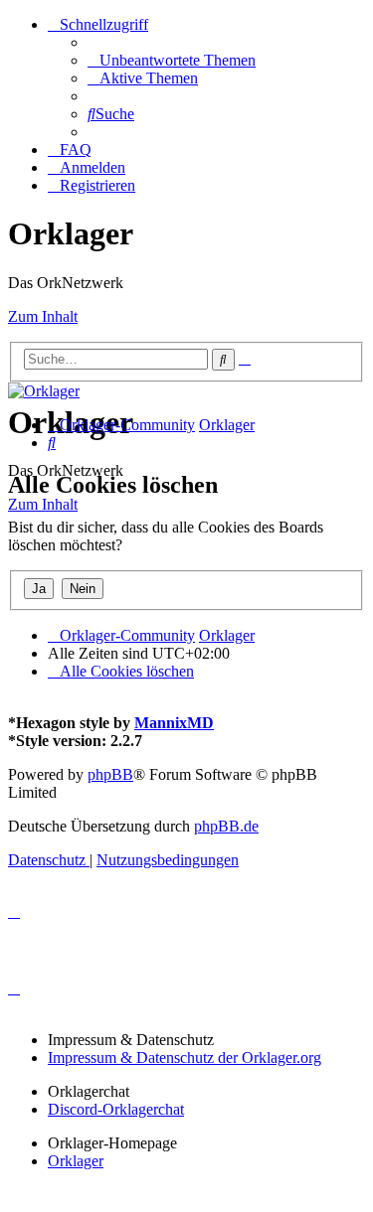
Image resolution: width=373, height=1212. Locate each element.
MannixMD (174, 722)
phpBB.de (226, 826)
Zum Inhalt (43, 316)
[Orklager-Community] (44, 390)
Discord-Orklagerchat (116, 1109)
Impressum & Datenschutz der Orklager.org (184, 1057)
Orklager (75, 1160)
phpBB (110, 774)
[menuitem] (172, 60)
